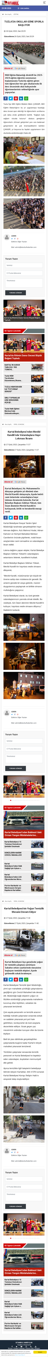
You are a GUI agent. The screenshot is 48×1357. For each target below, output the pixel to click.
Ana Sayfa (7, 14)
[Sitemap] (35, 1346)
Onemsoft (27, 1345)
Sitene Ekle (30, 1348)
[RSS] (30, 1346)
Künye (10, 1348)
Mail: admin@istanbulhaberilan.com (24, 247)
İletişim (37, 1348)
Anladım (40, 1352)
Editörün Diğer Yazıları (19, 241)
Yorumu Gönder (15, 293)
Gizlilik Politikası (19, 1348)
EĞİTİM (16, 14)
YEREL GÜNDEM (19, 424)
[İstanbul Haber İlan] (10, 3)
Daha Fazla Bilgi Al (20, 1355)
